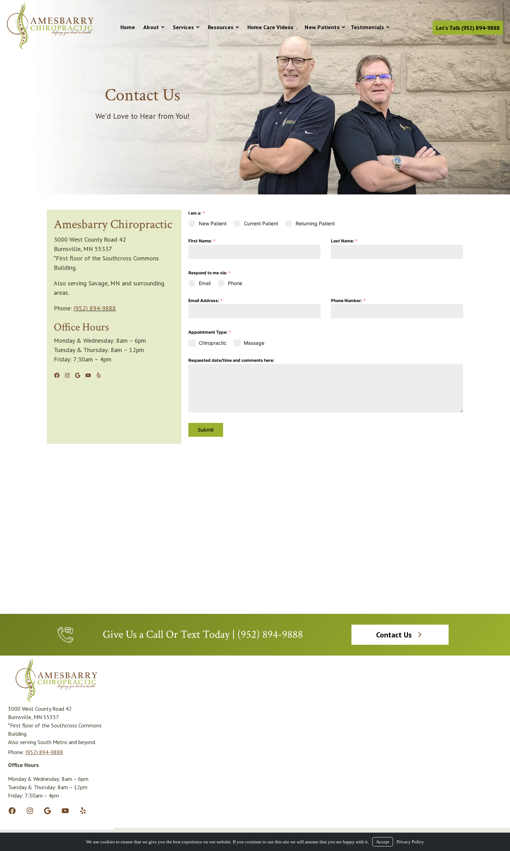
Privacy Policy (410, 841)
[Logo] (50, 47)
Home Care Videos (270, 27)
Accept (382, 841)
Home (127, 27)
